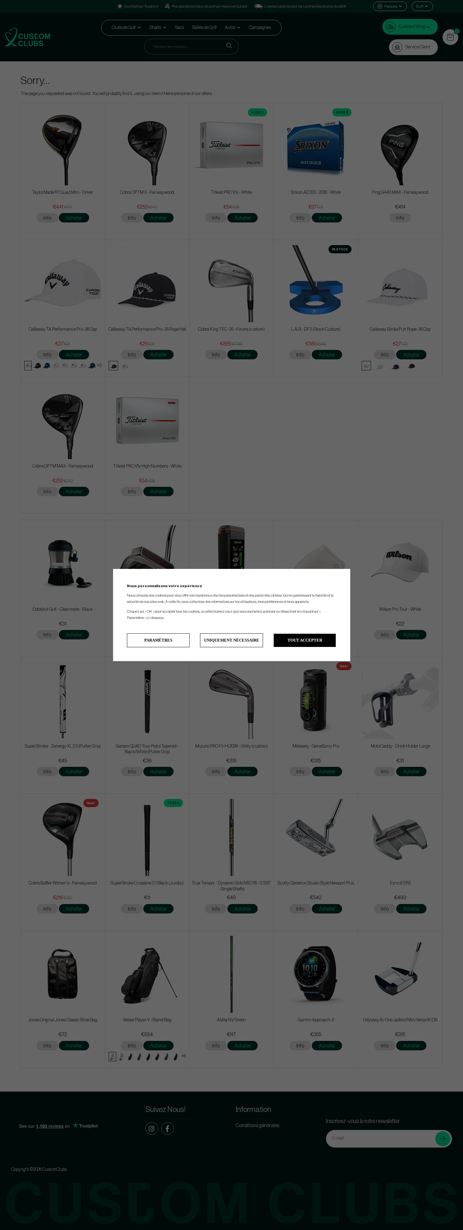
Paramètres (158, 640)
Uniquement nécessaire (231, 640)
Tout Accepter (305, 640)
